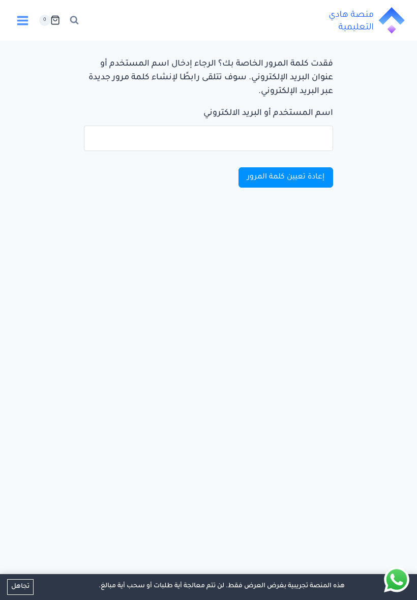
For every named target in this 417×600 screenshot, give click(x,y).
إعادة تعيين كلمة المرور (285, 177)
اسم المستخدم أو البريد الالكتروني (268, 113)
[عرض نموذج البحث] (74, 20)
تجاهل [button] (20, 586)
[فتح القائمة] (23, 20)
